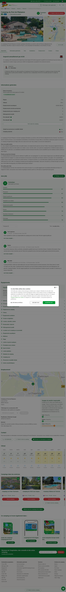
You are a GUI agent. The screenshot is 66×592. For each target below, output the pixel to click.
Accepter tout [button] (49, 302)
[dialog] (33, 296)
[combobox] (55, 287)
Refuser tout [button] (35, 302)
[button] (17, 302)
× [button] (56, 287)
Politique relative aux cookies (17, 297)
